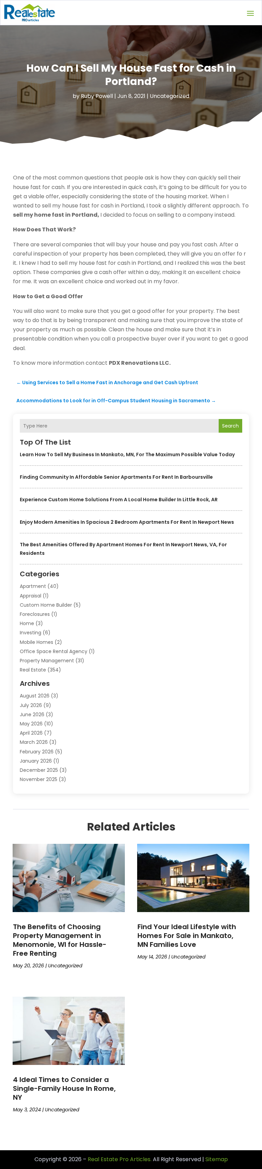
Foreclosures (35, 614)
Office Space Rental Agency (53, 651)
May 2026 (31, 723)
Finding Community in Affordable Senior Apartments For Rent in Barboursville (116, 477)
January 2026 (36, 760)
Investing (30, 632)
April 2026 (31, 733)
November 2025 (38, 779)
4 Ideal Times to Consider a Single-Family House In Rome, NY (64, 1088)
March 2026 (34, 742)
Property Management (47, 660)
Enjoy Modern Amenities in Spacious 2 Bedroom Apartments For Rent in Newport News (127, 522)
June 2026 (32, 714)
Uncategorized (169, 96)
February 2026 (37, 751)
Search (230, 425)
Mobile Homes (36, 642)
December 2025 (39, 770)
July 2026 (31, 705)
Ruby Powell (97, 96)
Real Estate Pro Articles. (119, 1159)
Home (27, 623)
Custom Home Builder (46, 605)
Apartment (33, 586)
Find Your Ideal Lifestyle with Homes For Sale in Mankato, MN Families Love (186, 935)
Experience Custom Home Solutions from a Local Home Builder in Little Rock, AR (119, 499)
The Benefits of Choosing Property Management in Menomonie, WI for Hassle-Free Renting (59, 940)
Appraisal (30, 595)
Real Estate (33, 669)
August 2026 (34, 695)
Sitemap (216, 1159)
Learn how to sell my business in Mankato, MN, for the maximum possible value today (127, 454)
